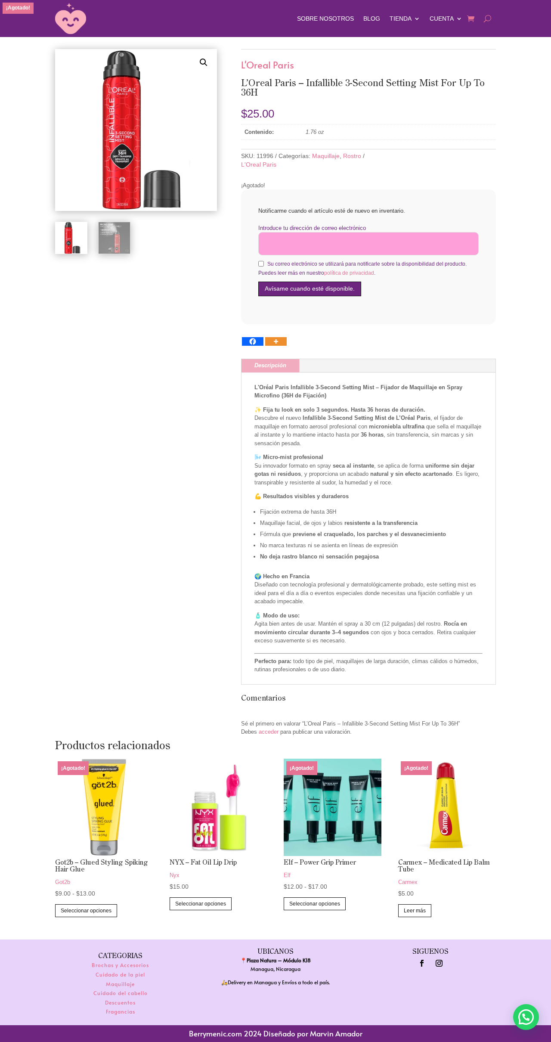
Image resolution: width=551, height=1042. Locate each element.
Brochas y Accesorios (120, 964)
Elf (287, 875)
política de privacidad (349, 273)
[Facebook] (252, 341)
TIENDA (401, 18)
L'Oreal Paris (267, 65)
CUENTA (442, 18)
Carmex (408, 882)
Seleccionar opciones (86, 911)
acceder (269, 732)
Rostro (352, 155)
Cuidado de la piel (120, 974)
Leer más (415, 911)
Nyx (175, 875)
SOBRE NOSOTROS (325, 18)
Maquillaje (326, 155)
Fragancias (120, 1011)
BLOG (371, 18)
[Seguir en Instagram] (439, 963)
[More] (276, 341)
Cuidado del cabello (120, 992)
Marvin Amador (336, 1033)
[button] (203, 62)
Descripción (270, 365)
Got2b (62, 882)
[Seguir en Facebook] (422, 963)
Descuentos (120, 1002)
